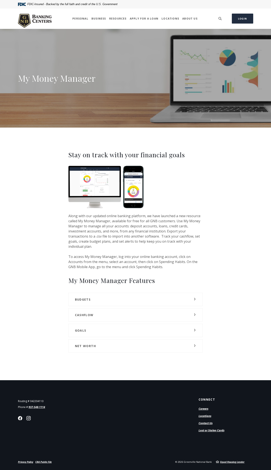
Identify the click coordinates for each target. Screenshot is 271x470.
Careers (203, 409)
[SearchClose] (220, 18)
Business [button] (98, 18)
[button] (135, 299)
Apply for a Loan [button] (144, 18)
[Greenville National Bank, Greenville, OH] (35, 19)
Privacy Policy (25, 461)
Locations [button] (170, 18)
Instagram (28, 418)
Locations (205, 416)
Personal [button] (80, 18)
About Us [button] (190, 18)
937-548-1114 (37, 407)
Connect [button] (207, 399)
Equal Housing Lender (232, 461)
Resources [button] (118, 18)
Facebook (20, 418)
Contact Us (206, 423)
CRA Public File (43, 461)
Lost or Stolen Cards (211, 430)
